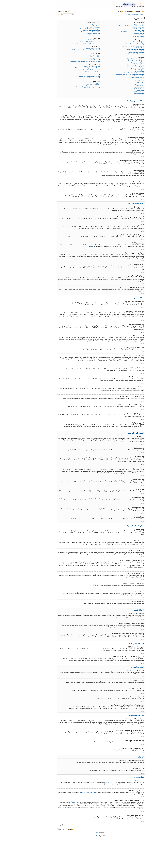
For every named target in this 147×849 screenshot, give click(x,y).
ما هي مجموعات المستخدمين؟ (93, 27)
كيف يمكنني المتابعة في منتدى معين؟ (91, 69)
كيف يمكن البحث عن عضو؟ (94, 59)
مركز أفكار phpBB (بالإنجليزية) (87, 792)
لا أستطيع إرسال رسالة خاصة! (93, 40)
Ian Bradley (98, 832)
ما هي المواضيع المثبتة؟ (139, 91)
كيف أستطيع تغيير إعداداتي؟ (138, 41)
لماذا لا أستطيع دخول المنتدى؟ (137, 68)
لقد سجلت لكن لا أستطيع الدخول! (136, 28)
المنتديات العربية (98, 835)
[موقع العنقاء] (140, 5)
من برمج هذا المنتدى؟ (95, 83)
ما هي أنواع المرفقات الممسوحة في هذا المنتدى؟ (89, 76)
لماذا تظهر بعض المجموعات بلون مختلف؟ (90, 31)
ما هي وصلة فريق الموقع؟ (94, 34)
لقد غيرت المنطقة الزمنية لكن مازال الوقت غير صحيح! (132, 46)
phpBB (92, 246)
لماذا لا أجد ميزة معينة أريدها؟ (93, 84)
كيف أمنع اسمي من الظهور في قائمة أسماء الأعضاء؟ (132, 43)
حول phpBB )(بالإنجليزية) (119, 784)
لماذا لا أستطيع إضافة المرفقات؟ (137, 69)
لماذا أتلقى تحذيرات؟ (139, 71)
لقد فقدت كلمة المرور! (139, 33)
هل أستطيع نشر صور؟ (139, 87)
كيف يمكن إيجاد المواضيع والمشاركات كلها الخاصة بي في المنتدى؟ (85, 61)
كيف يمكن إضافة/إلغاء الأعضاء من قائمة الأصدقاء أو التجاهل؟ (86, 49)
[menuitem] (129, 11)
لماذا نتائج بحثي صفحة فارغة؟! (93, 58)
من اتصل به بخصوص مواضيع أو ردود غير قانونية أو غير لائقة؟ (86, 86)
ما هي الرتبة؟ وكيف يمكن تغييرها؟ (136, 52)
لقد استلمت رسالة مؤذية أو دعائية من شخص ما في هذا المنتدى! (85, 43)
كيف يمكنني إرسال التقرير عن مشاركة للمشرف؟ (133, 72)
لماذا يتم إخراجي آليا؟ (139, 34)
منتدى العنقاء (129, 4)
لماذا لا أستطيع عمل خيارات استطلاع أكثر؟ (134, 65)
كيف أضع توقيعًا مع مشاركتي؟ (137, 62)
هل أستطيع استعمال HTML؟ (137, 84)
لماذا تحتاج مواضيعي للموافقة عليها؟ (136, 75)
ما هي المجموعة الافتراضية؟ (93, 33)
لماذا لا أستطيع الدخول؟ (139, 30)
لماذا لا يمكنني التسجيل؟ (138, 27)
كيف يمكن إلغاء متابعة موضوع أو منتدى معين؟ (89, 71)
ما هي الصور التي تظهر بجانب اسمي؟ (135, 49)
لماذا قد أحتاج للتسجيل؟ (138, 24)
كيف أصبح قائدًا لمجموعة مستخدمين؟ (91, 30)
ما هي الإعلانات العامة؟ (139, 88)
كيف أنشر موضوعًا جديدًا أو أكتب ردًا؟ (135, 59)
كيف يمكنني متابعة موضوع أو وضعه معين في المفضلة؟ (87, 67)
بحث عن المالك (75, 802)
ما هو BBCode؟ (140, 82)
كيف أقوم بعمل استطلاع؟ (138, 63)
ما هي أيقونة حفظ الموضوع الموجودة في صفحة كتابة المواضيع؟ (130, 74)
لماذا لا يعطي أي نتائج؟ (95, 56)
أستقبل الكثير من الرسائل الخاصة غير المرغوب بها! (88, 41)
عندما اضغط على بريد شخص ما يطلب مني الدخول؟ (132, 53)
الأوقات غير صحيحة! (139, 44)
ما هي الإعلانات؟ (140, 90)
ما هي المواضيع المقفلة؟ (138, 93)
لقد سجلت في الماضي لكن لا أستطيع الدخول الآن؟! (132, 31)
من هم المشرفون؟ (95, 25)
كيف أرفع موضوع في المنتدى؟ (137, 77)
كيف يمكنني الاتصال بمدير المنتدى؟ (92, 87)
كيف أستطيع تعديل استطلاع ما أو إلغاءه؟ (135, 66)
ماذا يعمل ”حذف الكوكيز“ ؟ (138, 36)
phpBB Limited (108, 782)
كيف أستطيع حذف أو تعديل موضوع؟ (136, 60)
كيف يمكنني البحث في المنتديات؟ (92, 55)
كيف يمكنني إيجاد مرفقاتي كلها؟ (93, 77)
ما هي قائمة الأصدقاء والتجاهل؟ (93, 48)
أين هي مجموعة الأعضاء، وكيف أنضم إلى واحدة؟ (89, 28)
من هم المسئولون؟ (95, 24)
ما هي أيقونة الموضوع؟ (139, 94)
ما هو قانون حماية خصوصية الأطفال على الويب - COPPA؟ (131, 25)
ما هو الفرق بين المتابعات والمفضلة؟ (92, 66)
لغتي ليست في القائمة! (139, 47)
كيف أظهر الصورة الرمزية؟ (138, 50)
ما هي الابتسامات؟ (140, 85)
